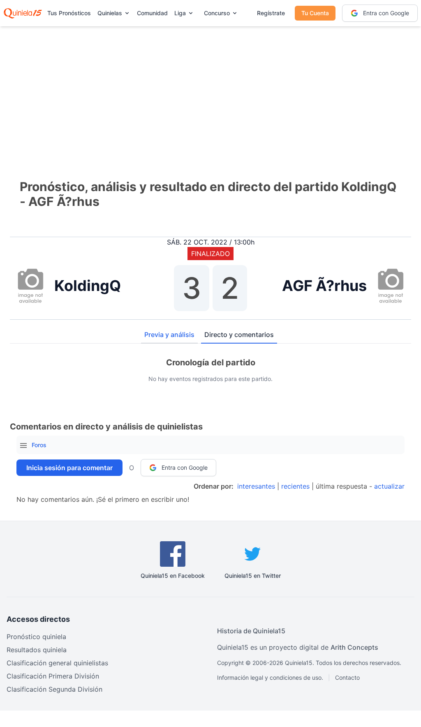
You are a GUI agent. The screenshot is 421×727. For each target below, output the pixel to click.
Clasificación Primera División (53, 676)
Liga (180, 12)
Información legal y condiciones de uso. (270, 677)
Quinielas (109, 12)
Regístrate (271, 12)
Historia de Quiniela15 (251, 631)
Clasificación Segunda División (54, 689)
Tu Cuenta (315, 12)
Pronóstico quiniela (36, 636)
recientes (295, 486)
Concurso (217, 12)
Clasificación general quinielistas (57, 663)
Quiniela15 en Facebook (173, 575)
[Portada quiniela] (22, 13)
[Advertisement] (210, 90)
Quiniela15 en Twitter (252, 575)
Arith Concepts (354, 647)
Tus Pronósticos (69, 12)
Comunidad (152, 12)
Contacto (347, 677)
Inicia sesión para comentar (69, 468)
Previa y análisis (169, 334)
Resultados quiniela (37, 650)
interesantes (256, 486)
